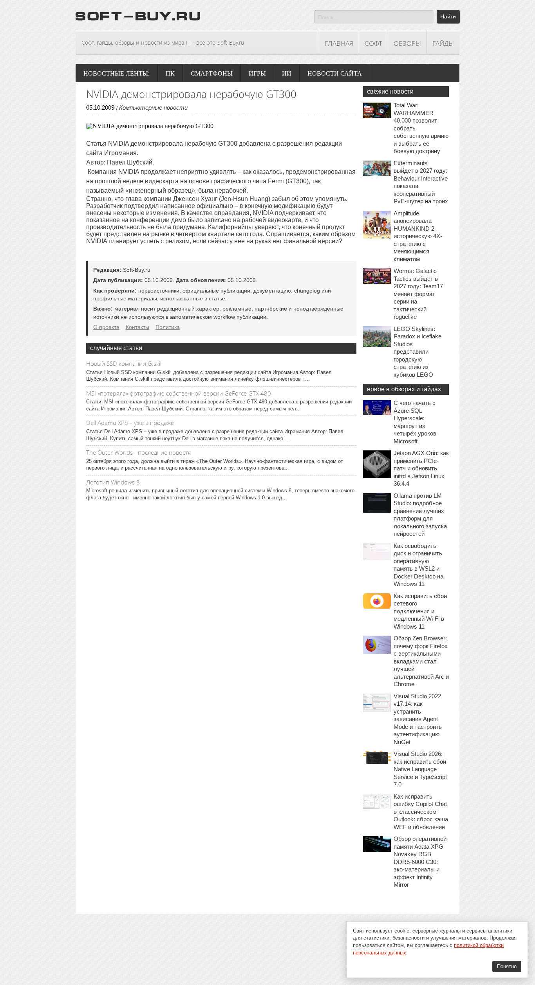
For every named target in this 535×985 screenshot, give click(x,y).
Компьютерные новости (153, 107)
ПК (170, 73)
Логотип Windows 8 (113, 482)
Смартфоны (212, 73)
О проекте (106, 327)
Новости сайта (334, 73)
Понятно (507, 966)
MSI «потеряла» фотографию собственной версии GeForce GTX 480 (178, 393)
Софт (373, 43)
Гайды (443, 43)
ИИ (286, 73)
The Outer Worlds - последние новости (139, 452)
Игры (257, 73)
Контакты (137, 327)
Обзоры (407, 43)
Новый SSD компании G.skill (124, 363)
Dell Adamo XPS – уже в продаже (130, 423)
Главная (339, 43)
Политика (167, 327)
